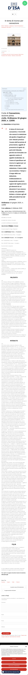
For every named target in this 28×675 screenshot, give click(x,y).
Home (2, 25)
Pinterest (17, 582)
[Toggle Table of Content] (23, 89)
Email (2, 620)
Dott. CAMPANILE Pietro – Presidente (13, 102)
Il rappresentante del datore (10, 590)
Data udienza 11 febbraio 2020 (11, 96)
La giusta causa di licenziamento (17, 587)
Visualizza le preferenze (14, 665)
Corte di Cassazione (19, 25)
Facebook (3, 582)
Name (2, 614)
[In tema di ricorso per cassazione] (14, 39)
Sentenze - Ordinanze (9, 25)
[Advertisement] (14, 71)
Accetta (14, 658)
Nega (14, 662)
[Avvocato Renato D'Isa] (14, 6)
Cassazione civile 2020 (6, 27)
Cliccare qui (4, 574)
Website (3, 626)
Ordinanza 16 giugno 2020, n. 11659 (10, 95)
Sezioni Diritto (18, 55)
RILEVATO (8, 105)
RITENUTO (8, 106)
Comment (3, 602)
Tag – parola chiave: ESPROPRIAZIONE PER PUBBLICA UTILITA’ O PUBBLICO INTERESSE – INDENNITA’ (15, 99)
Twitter (13, 582)
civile (3, 118)
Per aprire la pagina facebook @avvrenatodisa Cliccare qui (16, 109)
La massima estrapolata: (8, 93)
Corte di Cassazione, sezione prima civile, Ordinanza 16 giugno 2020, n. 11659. (13, 91)
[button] (26, 646)
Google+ (8, 582)
